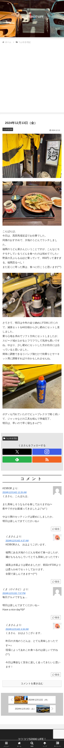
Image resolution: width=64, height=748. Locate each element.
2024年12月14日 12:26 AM (14, 492)
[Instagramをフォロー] (47, 452)
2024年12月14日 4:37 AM (17, 540)
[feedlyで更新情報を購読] (17, 459)
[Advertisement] (32, 77)
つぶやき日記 (11, 438)
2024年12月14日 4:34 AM (17, 629)
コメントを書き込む (32, 683)
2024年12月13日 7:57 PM (13, 593)
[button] (57, 514)
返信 (57, 529)
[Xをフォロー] (17, 452)
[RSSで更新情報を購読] (47, 459)
